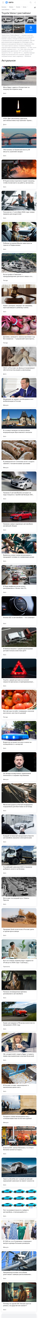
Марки (11, 7)
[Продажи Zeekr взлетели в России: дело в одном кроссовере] (19, 922)
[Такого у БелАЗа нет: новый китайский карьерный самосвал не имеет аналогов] (19, 1172)
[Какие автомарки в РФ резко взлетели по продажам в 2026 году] (19, 1016)
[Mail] (6, 2)
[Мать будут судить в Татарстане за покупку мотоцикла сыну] (19, 80)
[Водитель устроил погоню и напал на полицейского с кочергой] (19, 735)
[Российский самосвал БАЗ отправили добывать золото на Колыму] (19, 860)
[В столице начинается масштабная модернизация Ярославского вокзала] (19, 423)
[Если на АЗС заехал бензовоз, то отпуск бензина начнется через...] (19, 1141)
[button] (7, 20)
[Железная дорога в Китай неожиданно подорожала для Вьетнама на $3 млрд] (19, 798)
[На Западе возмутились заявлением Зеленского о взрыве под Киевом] (19, 766)
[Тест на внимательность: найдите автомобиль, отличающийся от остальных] (19, 1203)
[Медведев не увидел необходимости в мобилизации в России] (19, 392)
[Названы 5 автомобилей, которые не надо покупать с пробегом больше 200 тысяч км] (19, 486)
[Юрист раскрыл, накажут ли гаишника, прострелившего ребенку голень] (19, 299)
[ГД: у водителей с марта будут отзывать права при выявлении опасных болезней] (19, 1047)
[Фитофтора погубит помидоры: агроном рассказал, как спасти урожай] (19, 704)
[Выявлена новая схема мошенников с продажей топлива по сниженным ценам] (19, 548)
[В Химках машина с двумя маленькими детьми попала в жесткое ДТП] (19, 642)
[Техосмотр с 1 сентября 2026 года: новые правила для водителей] (19, 205)
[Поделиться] (35, 7)
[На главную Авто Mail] (10, 2)
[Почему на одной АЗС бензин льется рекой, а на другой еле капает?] (19, 1297)
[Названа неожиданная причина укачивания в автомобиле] (19, 985)
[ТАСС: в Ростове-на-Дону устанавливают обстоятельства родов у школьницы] (19, 361)
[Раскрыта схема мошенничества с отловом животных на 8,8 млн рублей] (19, 1110)
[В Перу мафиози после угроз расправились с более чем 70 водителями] (19, 579)
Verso (24, 7)
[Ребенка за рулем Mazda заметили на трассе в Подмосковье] (19, 236)
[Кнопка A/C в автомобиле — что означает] (19, 611)
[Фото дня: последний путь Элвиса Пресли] (19, 891)
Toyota (18, 7)
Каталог (4, 7)
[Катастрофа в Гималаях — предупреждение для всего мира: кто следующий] (19, 267)
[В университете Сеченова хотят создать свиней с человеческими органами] (19, 455)
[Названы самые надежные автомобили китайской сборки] (19, 517)
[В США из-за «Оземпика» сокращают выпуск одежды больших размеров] (19, 1234)
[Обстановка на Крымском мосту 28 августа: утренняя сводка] (19, 143)
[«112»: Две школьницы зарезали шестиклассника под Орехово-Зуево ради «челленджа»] (19, 112)
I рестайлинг (6, 9)
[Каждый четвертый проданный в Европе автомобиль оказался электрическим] (19, 829)
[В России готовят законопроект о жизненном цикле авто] (19, 1078)
